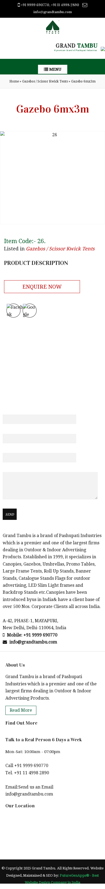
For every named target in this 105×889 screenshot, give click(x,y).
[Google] (29, 310)
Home (14, 81)
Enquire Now (42, 286)
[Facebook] (13, 310)
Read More (21, 710)
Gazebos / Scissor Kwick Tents (45, 81)
